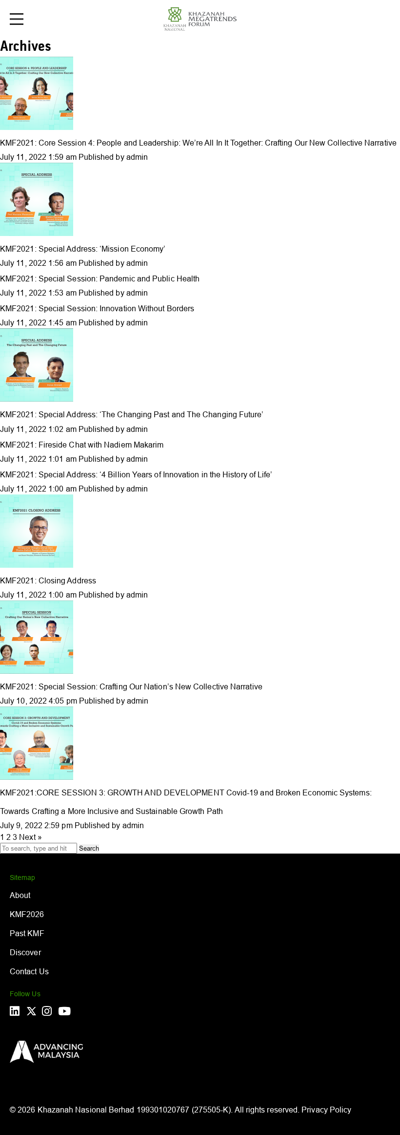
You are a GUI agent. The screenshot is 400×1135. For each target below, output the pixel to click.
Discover (25, 952)
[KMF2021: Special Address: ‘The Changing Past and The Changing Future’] (36, 398)
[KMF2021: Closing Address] (36, 564)
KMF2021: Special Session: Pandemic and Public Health (100, 278)
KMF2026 (27, 914)
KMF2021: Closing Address (48, 580)
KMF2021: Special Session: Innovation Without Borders (97, 308)
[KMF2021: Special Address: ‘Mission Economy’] (36, 233)
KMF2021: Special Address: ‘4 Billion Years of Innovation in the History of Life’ (136, 474)
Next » (30, 837)
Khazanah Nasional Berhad (86, 1109)
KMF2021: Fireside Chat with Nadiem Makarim (81, 444)
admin (137, 156)
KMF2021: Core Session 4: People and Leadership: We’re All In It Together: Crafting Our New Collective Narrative (198, 142)
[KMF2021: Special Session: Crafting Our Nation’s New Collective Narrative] (36, 670)
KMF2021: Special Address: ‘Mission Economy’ (82, 248)
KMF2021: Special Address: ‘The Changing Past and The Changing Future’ (132, 414)
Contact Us (29, 971)
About (20, 895)
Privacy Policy (326, 1109)
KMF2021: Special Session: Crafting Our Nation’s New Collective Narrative (131, 686)
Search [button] (89, 848)
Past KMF (27, 933)
